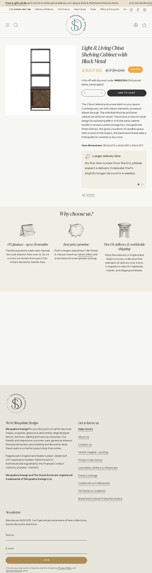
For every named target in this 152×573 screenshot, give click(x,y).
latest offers (85, 254)
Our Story (122, 9)
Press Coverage (88, 475)
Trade (87, 9)
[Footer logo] (16, 403)
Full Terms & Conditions (91, 491)
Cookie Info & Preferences (94, 483)
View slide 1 (138, 184)
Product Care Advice (90, 460)
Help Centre (75, 9)
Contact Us (85, 444)
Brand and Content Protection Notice (100, 498)
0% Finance (58, 9)
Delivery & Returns (38, 9)
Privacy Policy (65, 568)
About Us (83, 437)
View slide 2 (142, 184)
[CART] (144, 25)
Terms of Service (14, 571)
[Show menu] (7, 25)
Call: (14, 9)
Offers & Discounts (104, 9)
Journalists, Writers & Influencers (98, 468)
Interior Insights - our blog (93, 452)
